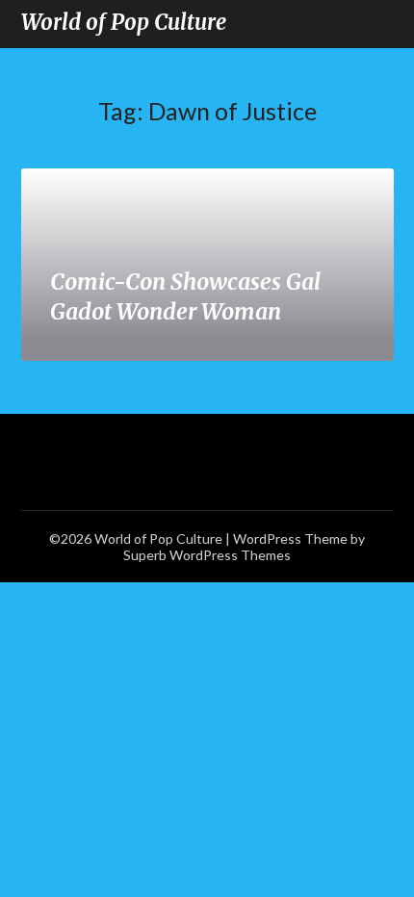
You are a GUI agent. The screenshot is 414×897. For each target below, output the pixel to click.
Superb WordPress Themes (207, 555)
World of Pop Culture (123, 22)
